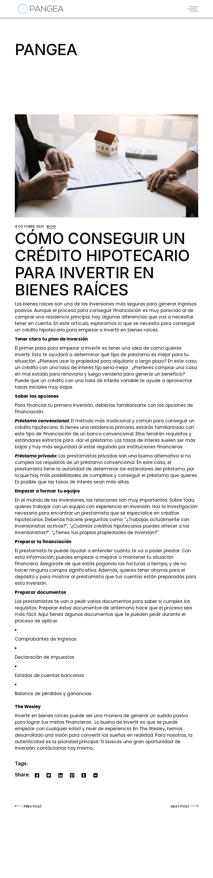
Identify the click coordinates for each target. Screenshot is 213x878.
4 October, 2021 (29, 226)
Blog (51, 226)
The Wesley (152, 729)
